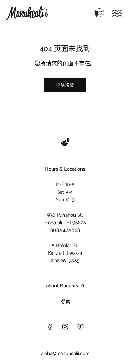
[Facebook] (49, 326)
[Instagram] (65, 326)
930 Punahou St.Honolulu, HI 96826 (65, 219)
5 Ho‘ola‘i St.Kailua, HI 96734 (65, 249)
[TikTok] (80, 326)
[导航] (117, 13)
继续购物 (65, 85)
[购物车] (99, 13)
